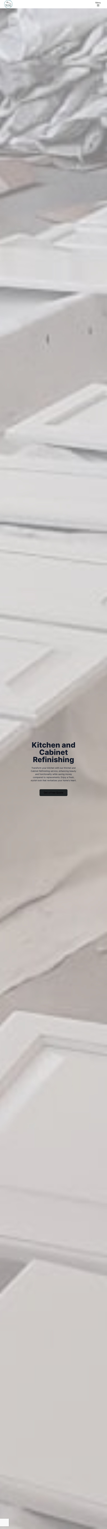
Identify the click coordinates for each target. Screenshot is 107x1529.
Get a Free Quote (53, 792)
